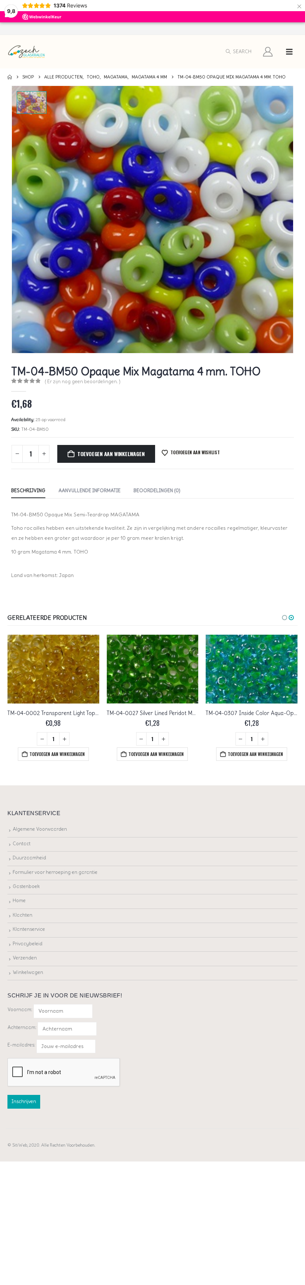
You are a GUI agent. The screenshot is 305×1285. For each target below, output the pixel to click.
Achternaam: (21, 1027)
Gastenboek (26, 886)
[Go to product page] (53, 669)
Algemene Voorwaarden (40, 829)
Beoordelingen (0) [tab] (157, 490)
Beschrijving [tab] (28, 490)
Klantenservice (29, 929)
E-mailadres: (21, 1045)
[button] (238, 51)
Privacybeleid (27, 943)
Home (19, 900)
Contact (21, 843)
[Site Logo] (26, 52)
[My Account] (268, 52)
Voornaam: (19, 1009)
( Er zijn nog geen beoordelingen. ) (83, 381)
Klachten (22, 915)
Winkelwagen (28, 972)
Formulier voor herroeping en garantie (55, 872)
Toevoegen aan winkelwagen (111, 454)
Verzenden (25, 958)
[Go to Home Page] (9, 77)
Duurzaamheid (29, 858)
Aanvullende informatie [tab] (89, 490)
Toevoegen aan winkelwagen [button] (57, 754)
